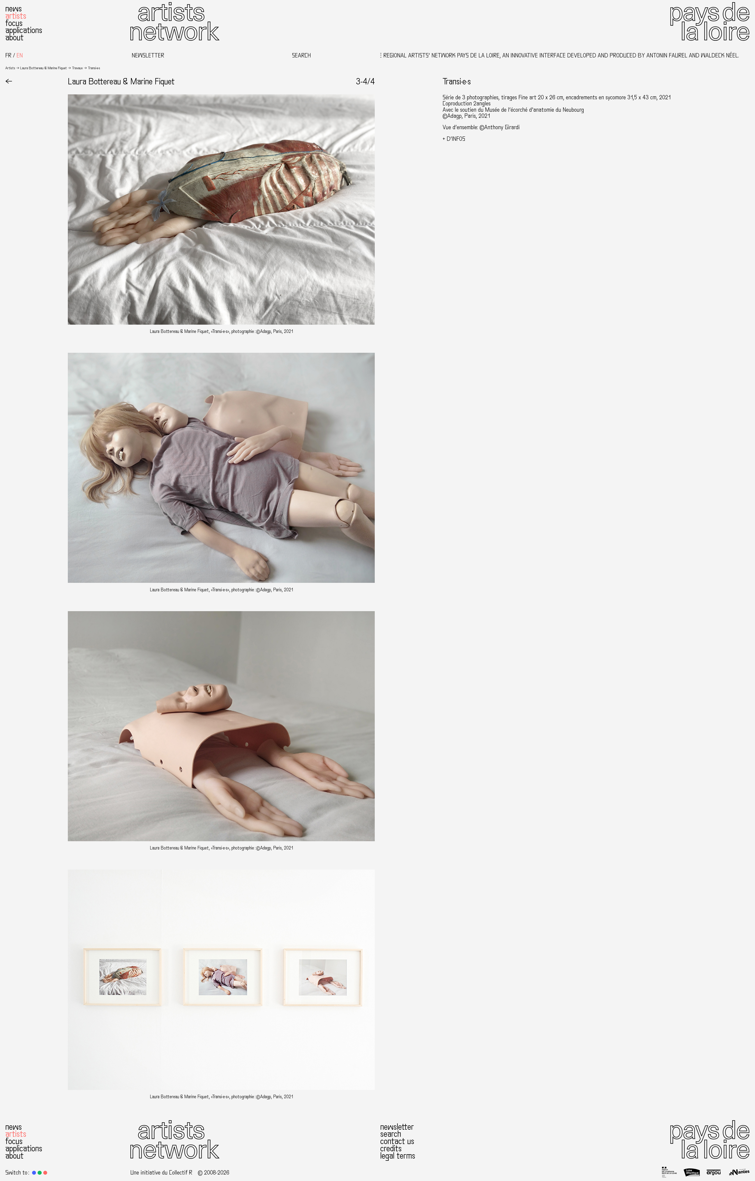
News (13, 9)
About (14, 37)
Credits (391, 1148)
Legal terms (397, 1156)
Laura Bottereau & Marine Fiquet (43, 68)
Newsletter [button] (148, 56)
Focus (14, 23)
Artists (15, 16)
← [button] (8, 82)
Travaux (77, 68)
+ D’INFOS (454, 139)
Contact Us (397, 1141)
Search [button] (301, 56)
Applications (23, 30)
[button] (34, 1173)
